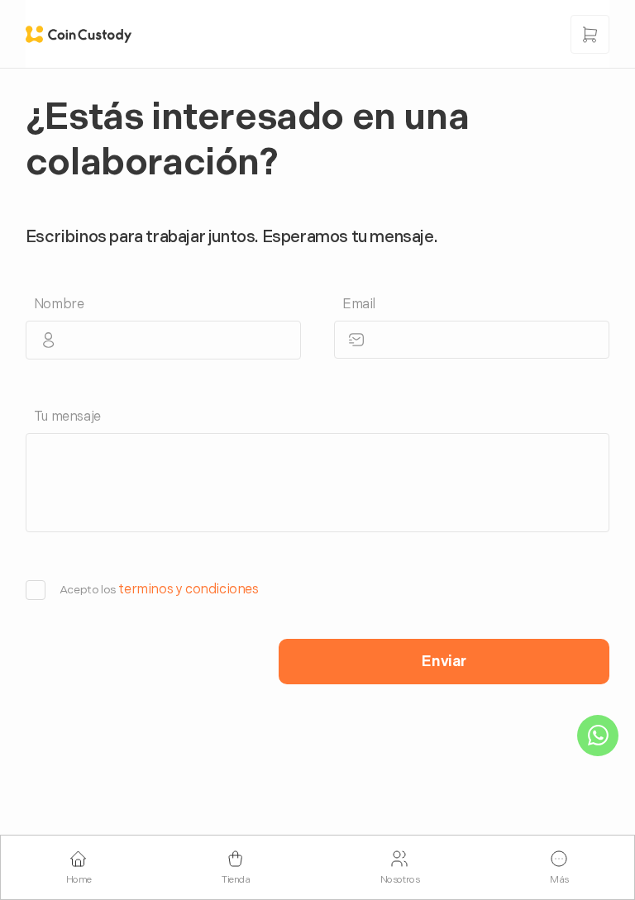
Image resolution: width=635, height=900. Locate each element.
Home (79, 880)
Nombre (59, 304)
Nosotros (400, 880)
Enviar (444, 661)
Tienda (236, 880)
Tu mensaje (67, 417)
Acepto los (159, 590)
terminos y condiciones (188, 590)
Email (358, 304)
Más (559, 880)
